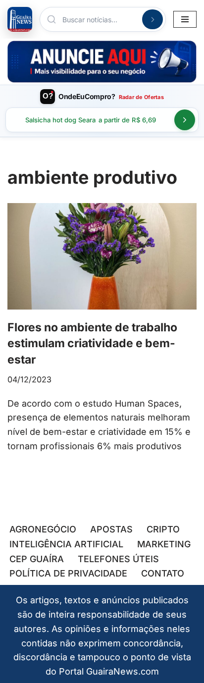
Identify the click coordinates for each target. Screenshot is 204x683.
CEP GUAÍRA (36, 559)
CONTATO (162, 573)
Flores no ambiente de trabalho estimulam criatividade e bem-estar (92, 343)
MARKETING (164, 544)
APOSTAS (111, 529)
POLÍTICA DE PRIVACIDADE (68, 573)
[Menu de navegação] (185, 19)
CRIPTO (163, 529)
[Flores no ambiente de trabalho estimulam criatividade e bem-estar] (102, 256)
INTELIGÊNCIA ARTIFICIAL (66, 544)
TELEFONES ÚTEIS (118, 559)
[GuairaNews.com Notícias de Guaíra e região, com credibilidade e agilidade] (19, 19)
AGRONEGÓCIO (42, 529)
